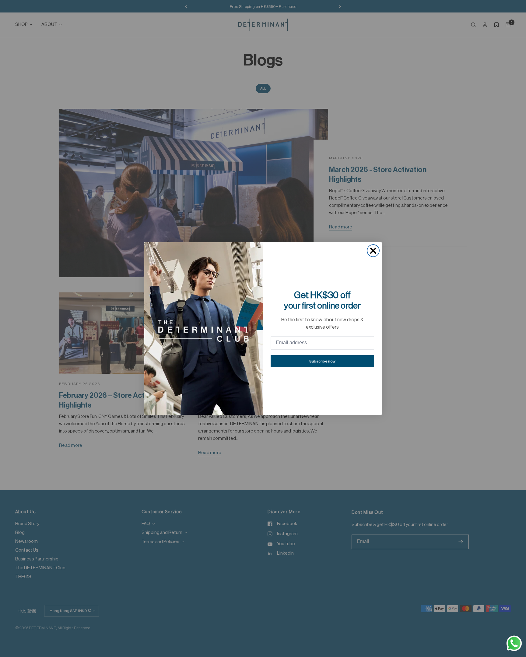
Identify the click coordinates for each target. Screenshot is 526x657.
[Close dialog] (373, 251)
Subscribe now (322, 361)
